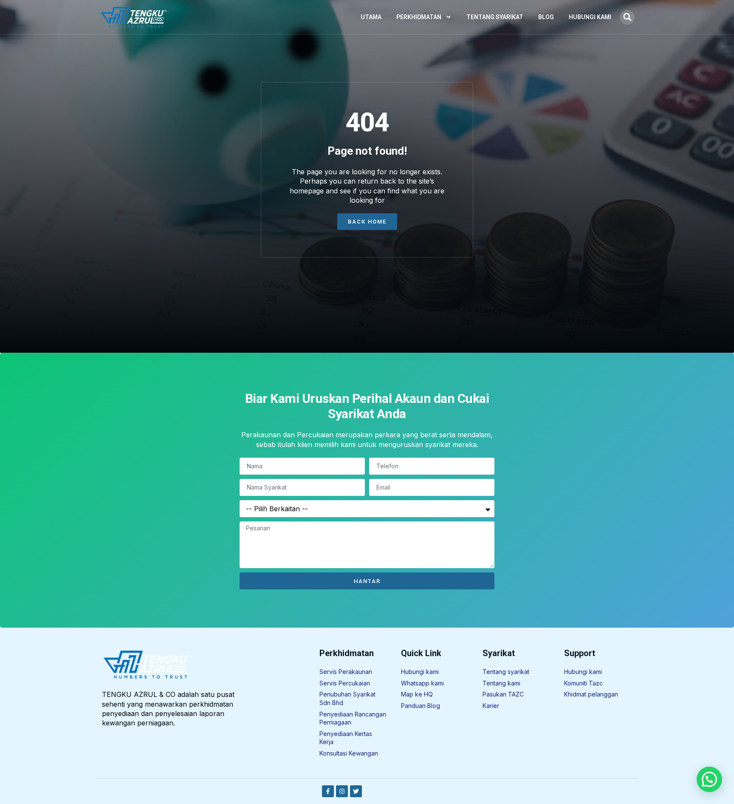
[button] (627, 17)
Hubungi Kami (590, 17)
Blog (546, 17)
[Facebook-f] (328, 791)
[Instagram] (342, 791)
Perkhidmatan (418, 17)
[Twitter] (356, 791)
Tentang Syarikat (494, 17)
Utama (371, 17)
